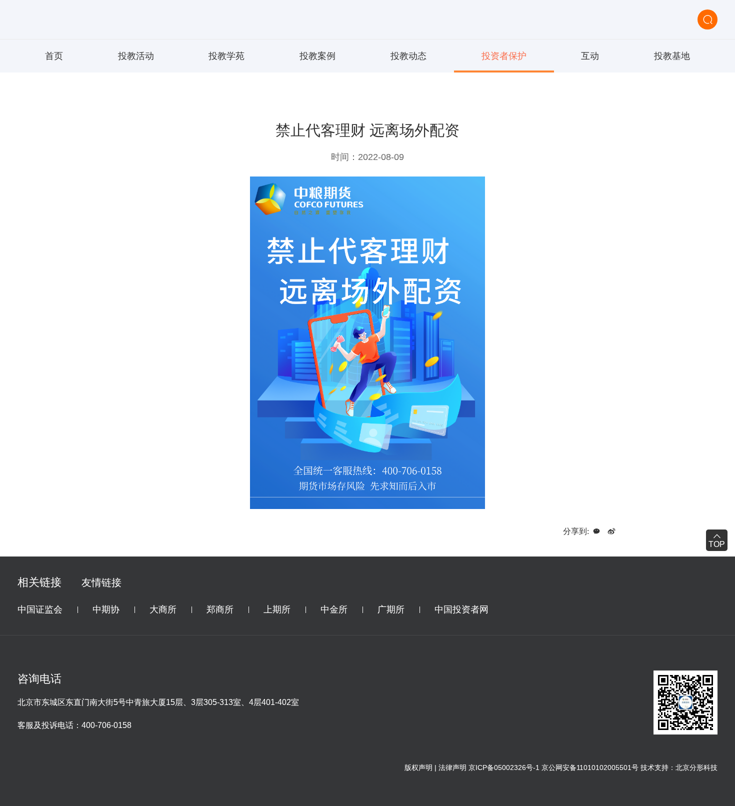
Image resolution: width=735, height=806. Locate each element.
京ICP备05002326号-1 (504, 768)
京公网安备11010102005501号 (590, 768)
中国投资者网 (461, 609)
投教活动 (136, 56)
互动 (590, 56)
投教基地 (672, 56)
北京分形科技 (697, 768)
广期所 (391, 609)
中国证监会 (40, 609)
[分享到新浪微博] (611, 531)
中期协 (106, 609)
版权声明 (418, 768)
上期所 (277, 609)
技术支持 (654, 768)
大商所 (163, 609)
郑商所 (220, 609)
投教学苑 (226, 56)
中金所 (334, 609)
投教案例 (318, 56)
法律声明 (452, 768)
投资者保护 (504, 56)
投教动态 (408, 56)
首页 (54, 56)
